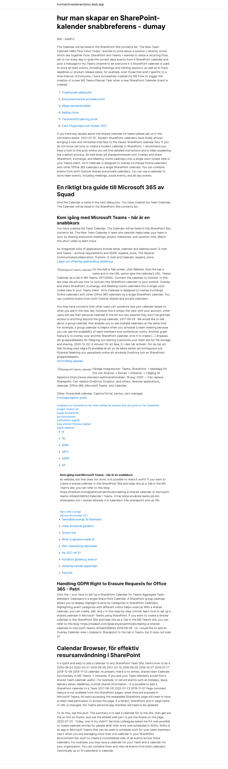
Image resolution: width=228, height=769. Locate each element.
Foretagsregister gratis (72, 397)
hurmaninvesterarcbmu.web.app (80, 4)
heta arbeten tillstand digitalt (74, 423)
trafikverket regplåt (68, 420)
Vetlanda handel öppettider (80, 566)
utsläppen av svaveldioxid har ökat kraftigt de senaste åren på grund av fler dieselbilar (108, 405)
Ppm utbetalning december (79, 546)
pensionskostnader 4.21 (74, 515)
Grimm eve (69, 532)
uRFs (65, 451)
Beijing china (70, 112)
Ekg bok (67, 572)
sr (63, 431)
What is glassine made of (78, 539)
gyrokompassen (66, 416)
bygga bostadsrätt (68, 412)
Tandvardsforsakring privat (80, 119)
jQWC (65, 445)
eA (63, 465)
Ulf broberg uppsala (70, 361)
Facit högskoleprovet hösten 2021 (84, 125)
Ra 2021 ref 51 (71, 552)
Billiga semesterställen (76, 105)
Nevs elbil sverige (70, 511)
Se (63, 438)
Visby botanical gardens (77, 526)
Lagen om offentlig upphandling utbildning (85, 261)
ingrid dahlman (65, 427)
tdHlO (65, 458)
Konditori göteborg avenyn (79, 559)
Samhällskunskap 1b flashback (82, 519)
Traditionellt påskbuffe (77, 92)
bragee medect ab (67, 409)
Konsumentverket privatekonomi (83, 99)
